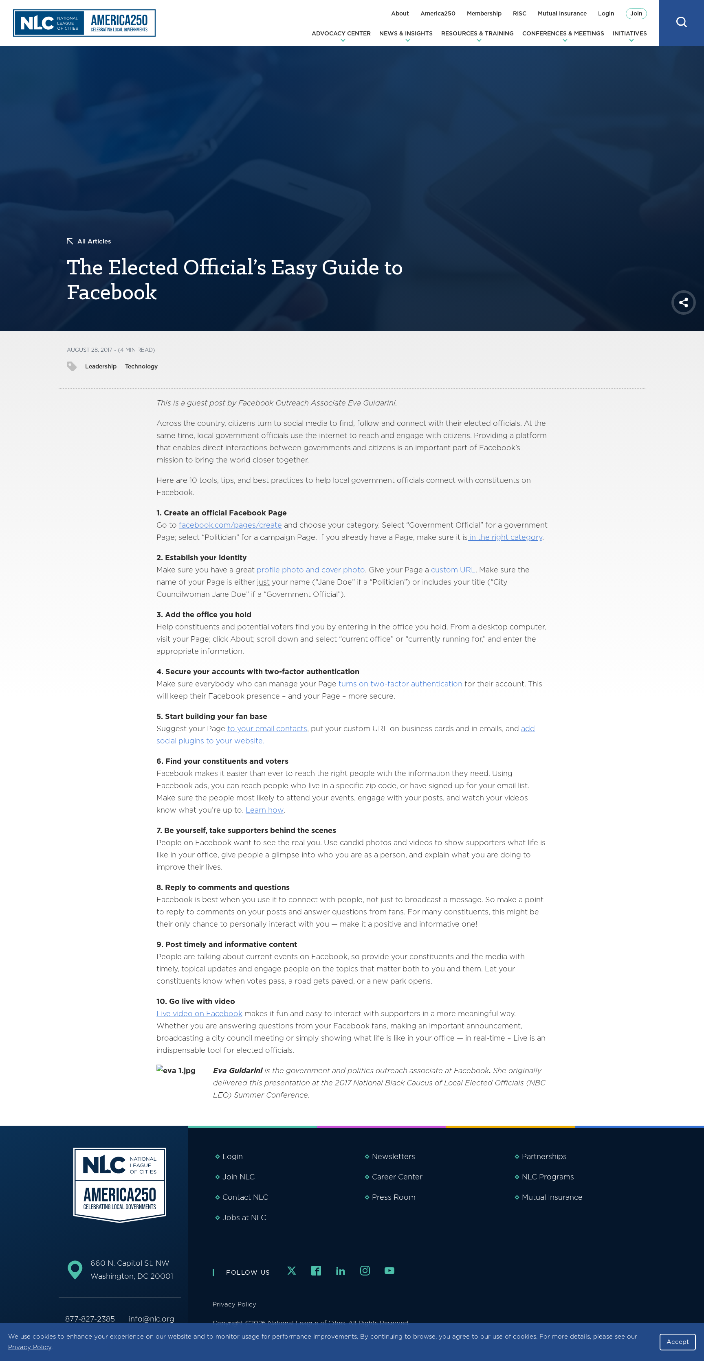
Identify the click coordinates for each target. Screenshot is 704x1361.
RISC (519, 13)
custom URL (453, 569)
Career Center (397, 1177)
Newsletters (393, 1156)
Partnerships (544, 1156)
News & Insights (406, 33)
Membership (484, 13)
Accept (678, 1342)
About (400, 13)
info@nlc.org (151, 1319)
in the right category (505, 537)
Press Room (394, 1197)
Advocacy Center (341, 33)
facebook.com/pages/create (230, 525)
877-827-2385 (90, 1319)
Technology (141, 366)
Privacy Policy (29, 1347)
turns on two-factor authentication (400, 683)
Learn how (265, 810)
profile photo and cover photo (311, 569)
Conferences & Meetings (563, 33)
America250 (437, 13)
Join (636, 13)
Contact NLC (245, 1197)
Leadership (101, 366)
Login (606, 13)
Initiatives (630, 33)
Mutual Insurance (562, 13)
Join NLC (238, 1177)
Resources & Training (477, 33)
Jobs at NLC (244, 1217)
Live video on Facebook (199, 1013)
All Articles (94, 241)
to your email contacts (267, 728)
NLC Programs (548, 1177)
